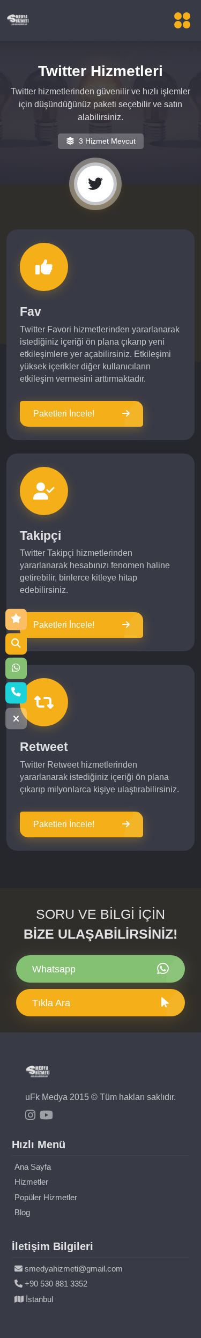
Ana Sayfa (32, 1166)
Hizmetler (31, 1181)
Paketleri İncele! (63, 413)
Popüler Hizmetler (45, 1197)
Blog (22, 1212)
